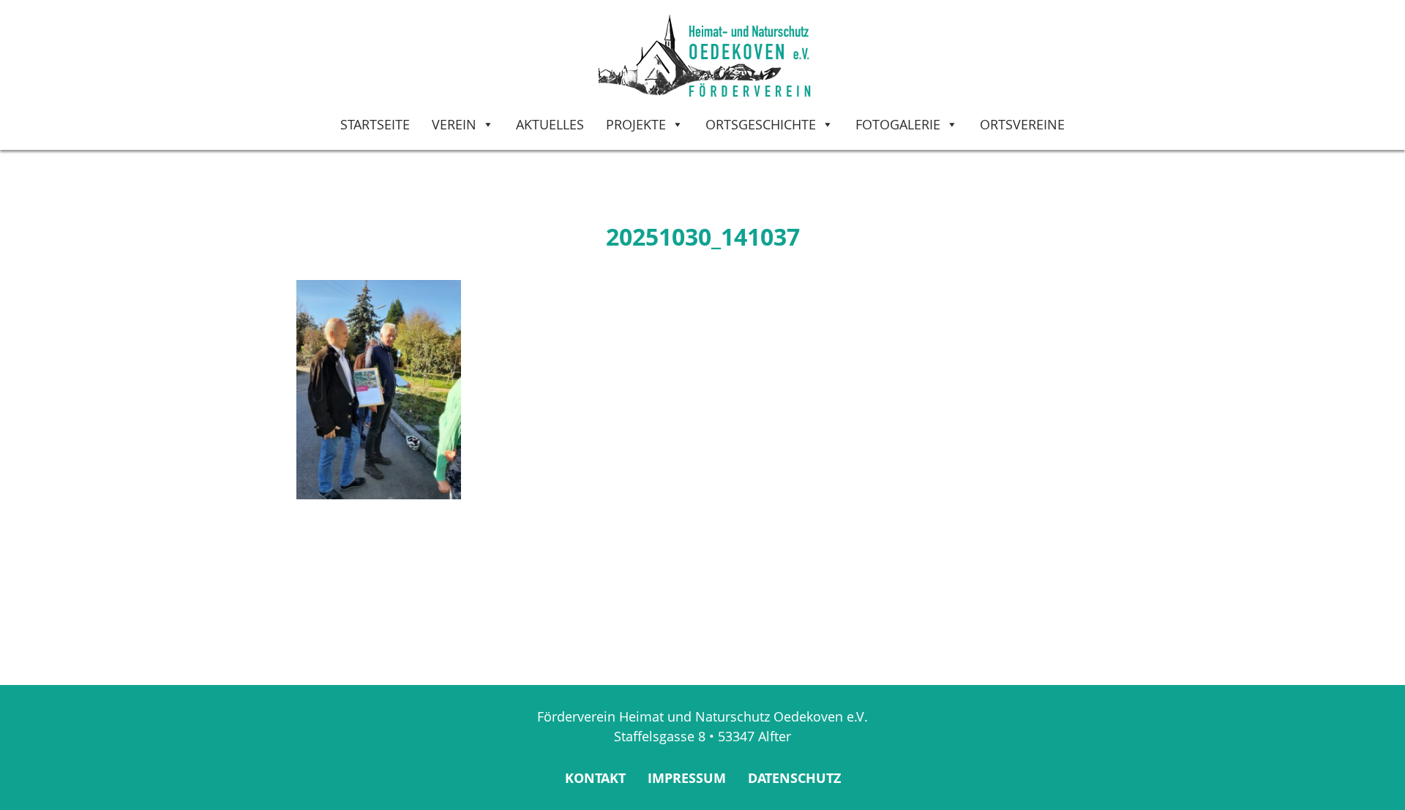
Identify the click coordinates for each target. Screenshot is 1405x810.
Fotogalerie (897, 124)
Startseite (375, 124)
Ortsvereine (1022, 124)
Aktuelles (550, 124)
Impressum (687, 778)
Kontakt (595, 778)
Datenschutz (794, 778)
